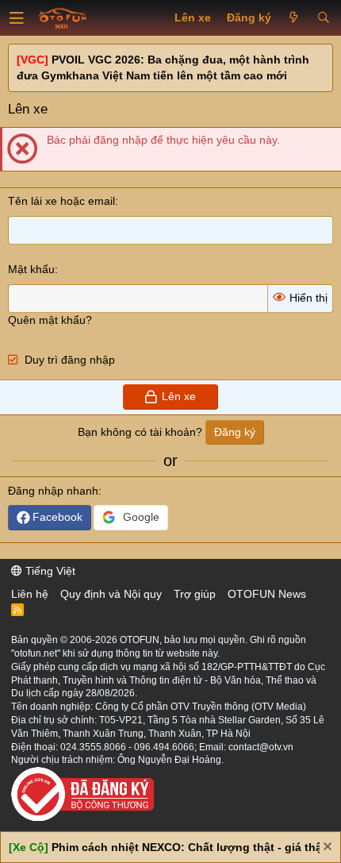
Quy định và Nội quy (111, 594)
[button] (16, 18)
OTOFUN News (267, 594)
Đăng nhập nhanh (53, 490)
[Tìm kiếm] (323, 18)
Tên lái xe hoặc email (61, 201)
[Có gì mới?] (293, 18)
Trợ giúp (195, 594)
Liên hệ (29, 594)
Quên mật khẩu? (50, 320)
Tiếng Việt (48, 570)
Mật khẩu (31, 269)
